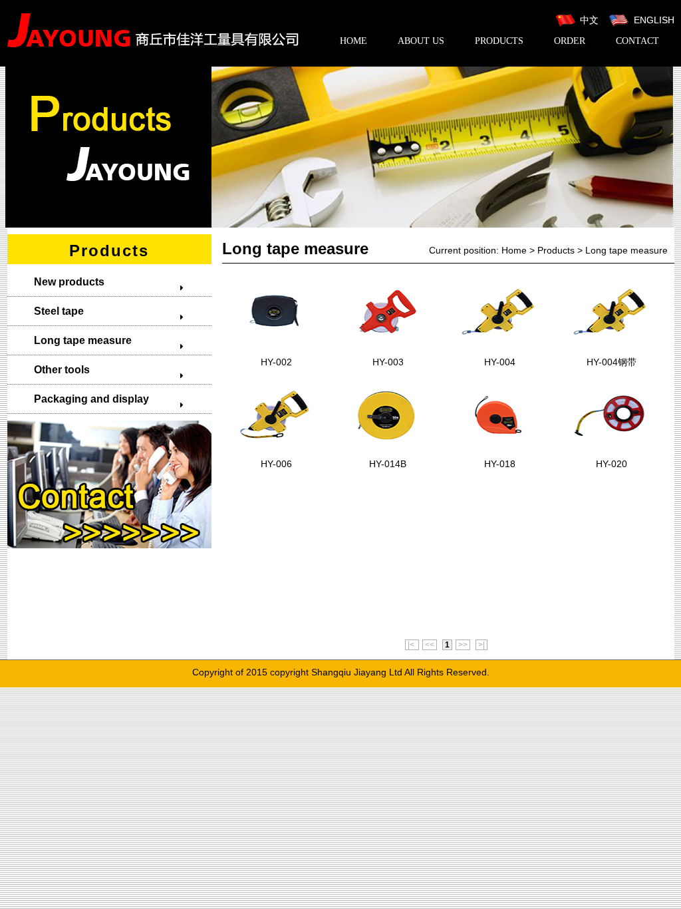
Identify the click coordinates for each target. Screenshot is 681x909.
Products (499, 41)
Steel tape (59, 311)
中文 (589, 20)
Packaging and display (91, 399)
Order (569, 41)
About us (421, 41)
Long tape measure (83, 340)
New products (69, 281)
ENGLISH (652, 20)
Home (353, 41)
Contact (637, 41)
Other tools (62, 369)
